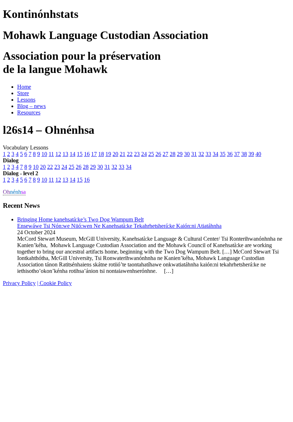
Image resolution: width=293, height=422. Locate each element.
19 (108, 154)
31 (194, 154)
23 (137, 154)
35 (222, 154)
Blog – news (31, 106)
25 (151, 154)
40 (258, 154)
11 (51, 154)
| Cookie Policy (54, 283)
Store (23, 93)
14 (72, 154)
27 (165, 154)
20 (115, 154)
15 (80, 154)
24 (144, 154)
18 (101, 154)
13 (65, 154)
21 (122, 154)
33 (208, 154)
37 (237, 154)
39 (251, 154)
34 (215, 154)
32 (201, 154)
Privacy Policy (19, 283)
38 (244, 154)
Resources (28, 112)
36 (230, 154)
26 (158, 154)
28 (172, 154)
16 (87, 154)
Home (24, 87)
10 (44, 154)
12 (58, 154)
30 (187, 154)
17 (94, 154)
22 (130, 154)
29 (180, 154)
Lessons (26, 100)
